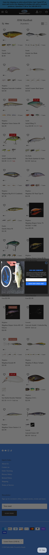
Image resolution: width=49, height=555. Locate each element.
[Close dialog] (46, 263)
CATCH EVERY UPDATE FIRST (36, 284)
